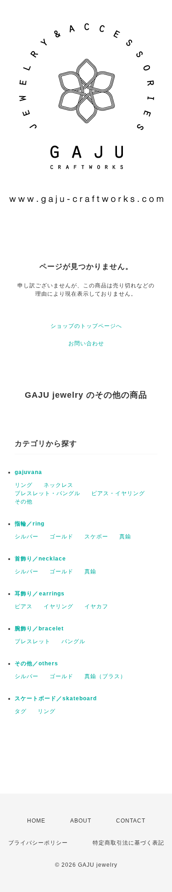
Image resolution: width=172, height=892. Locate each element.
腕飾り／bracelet (39, 628)
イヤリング (58, 606)
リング (24, 485)
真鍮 (125, 536)
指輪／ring (29, 523)
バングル (73, 641)
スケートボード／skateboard (56, 698)
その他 (24, 501)
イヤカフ (96, 606)
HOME (36, 821)
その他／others (36, 663)
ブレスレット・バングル (47, 493)
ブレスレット (32, 641)
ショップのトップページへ (86, 326)
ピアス (24, 606)
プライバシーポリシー (38, 843)
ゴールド (61, 536)
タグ (21, 711)
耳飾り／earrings (40, 593)
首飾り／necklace (40, 558)
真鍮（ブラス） (105, 676)
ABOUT (80, 821)
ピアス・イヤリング (118, 493)
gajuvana (28, 472)
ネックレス (58, 485)
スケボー (96, 536)
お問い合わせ (86, 343)
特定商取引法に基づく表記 (128, 843)
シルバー (27, 536)
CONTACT (130, 821)
